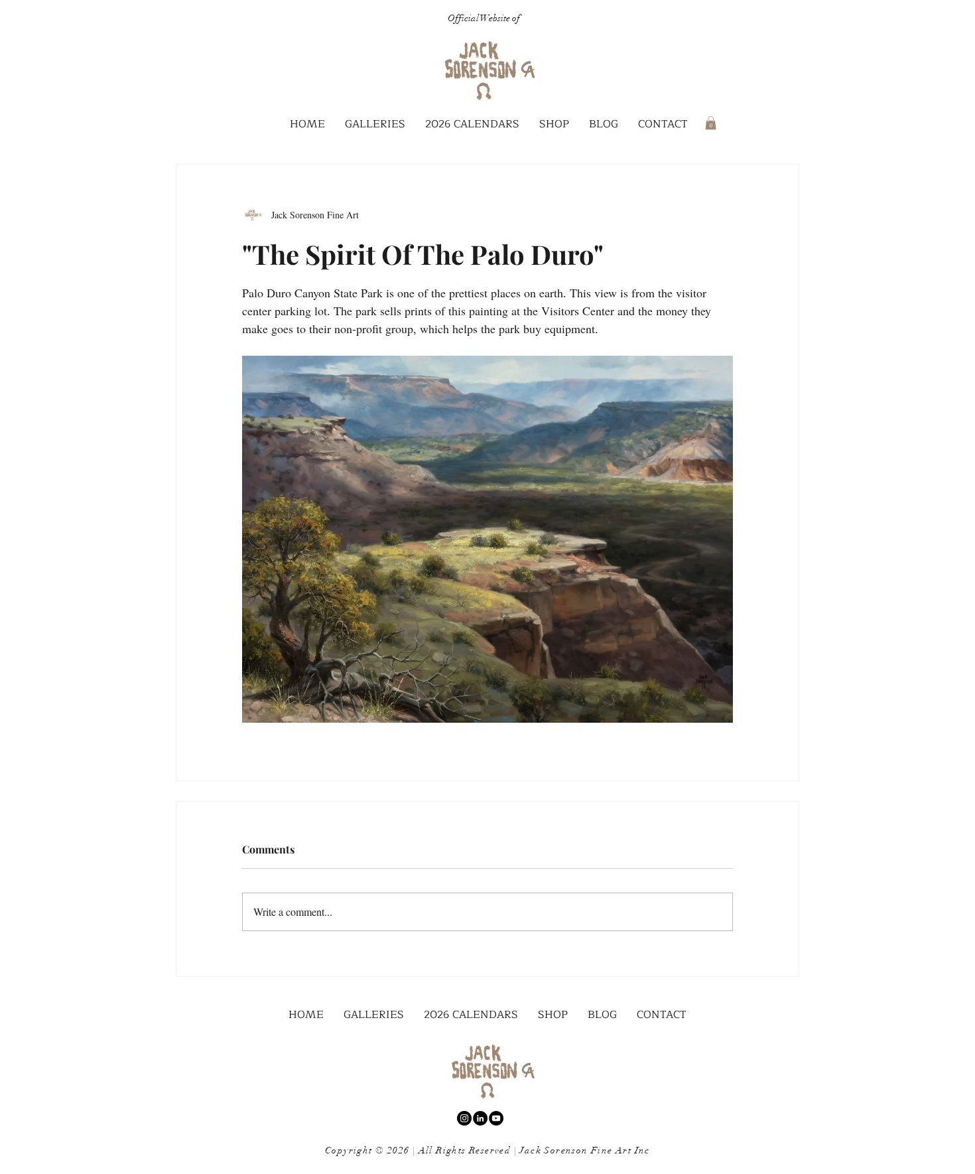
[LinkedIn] (480, 1118)
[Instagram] (464, 1118)
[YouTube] (496, 1118)
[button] (375, 124)
